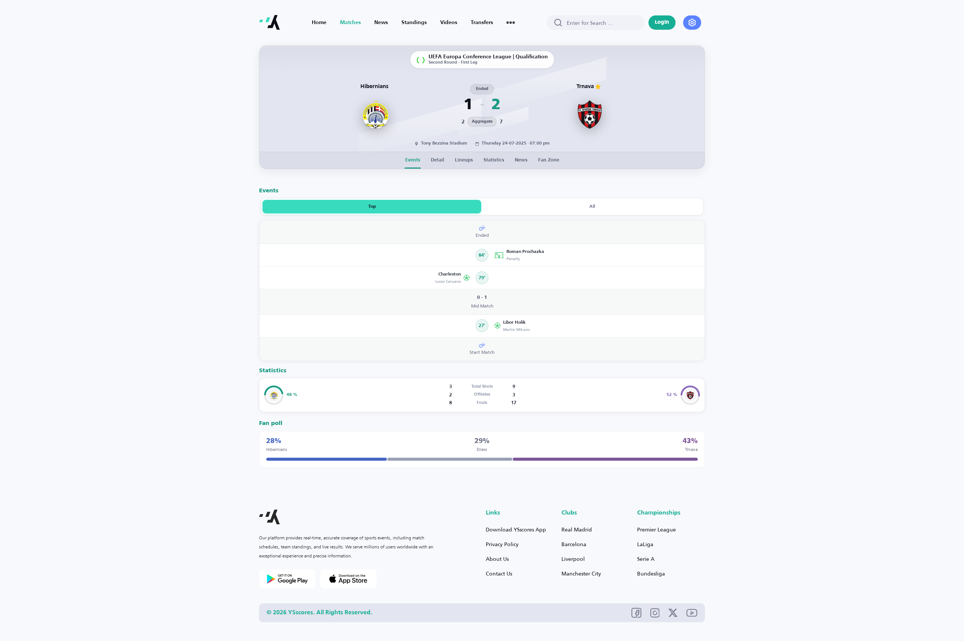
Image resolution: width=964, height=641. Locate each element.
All (592, 206)
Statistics (494, 160)
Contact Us (499, 573)
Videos (448, 22)
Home (319, 22)
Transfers (482, 22)
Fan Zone (548, 160)
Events (412, 160)
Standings (414, 22)
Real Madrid (576, 529)
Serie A (645, 559)
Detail (437, 160)
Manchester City (581, 573)
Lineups (464, 160)
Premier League (656, 529)
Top (372, 206)
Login (662, 22)
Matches (350, 22)
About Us (497, 559)
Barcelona (573, 544)
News (381, 22)
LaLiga (645, 544)
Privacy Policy (502, 544)
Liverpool (573, 559)
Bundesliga (651, 573)
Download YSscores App (516, 529)
